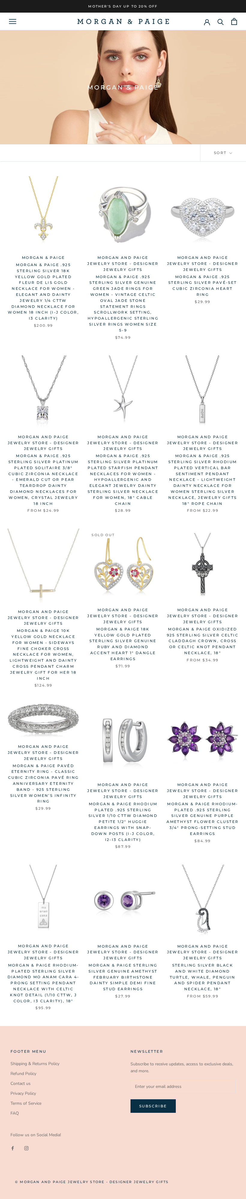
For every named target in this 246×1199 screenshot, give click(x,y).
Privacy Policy (23, 1093)
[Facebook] (12, 1147)
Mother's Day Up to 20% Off (123, 6)
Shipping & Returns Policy (34, 1064)
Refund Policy (23, 1073)
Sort (221, 152)
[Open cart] (234, 21)
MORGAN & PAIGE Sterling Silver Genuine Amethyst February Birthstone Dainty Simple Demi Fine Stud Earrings (122, 977)
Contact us (20, 1083)
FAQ (14, 1113)
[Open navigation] (12, 21)
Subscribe (153, 1106)
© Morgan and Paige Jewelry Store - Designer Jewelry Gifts (92, 1182)
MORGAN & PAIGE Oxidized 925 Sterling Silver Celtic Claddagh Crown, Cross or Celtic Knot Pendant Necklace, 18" (202, 641)
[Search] (221, 21)
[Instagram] (26, 1147)
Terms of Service (25, 1103)
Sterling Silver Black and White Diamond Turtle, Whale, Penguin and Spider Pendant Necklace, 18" (203, 977)
